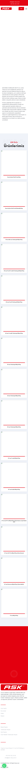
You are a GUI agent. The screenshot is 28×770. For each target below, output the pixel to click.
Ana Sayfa (3, 708)
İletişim (2, 716)
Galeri (2, 713)
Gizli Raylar (4, 732)
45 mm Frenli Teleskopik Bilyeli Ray (14, 302)
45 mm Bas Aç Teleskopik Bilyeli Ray (14, 239)
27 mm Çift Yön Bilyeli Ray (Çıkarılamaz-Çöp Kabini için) (14, 521)
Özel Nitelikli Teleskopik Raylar (9, 734)
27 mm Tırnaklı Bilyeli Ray (14, 458)
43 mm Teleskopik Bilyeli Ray (14, 395)
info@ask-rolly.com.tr (15, 1)
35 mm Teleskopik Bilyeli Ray (14, 427)
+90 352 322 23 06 (14, 4)
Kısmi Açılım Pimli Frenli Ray (14, 177)
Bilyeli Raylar (4, 727)
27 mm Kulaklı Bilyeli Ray (14, 489)
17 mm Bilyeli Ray (14, 615)
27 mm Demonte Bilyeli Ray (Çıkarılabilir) (14, 584)
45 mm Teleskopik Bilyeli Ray (14, 364)
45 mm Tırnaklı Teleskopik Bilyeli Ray (14, 333)
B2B (21, 8)
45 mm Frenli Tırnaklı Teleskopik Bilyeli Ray (14, 270)
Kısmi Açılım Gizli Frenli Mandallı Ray (14, 208)
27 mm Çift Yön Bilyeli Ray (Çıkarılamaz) (14, 553)
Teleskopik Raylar (5, 729)
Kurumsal (3, 711)
